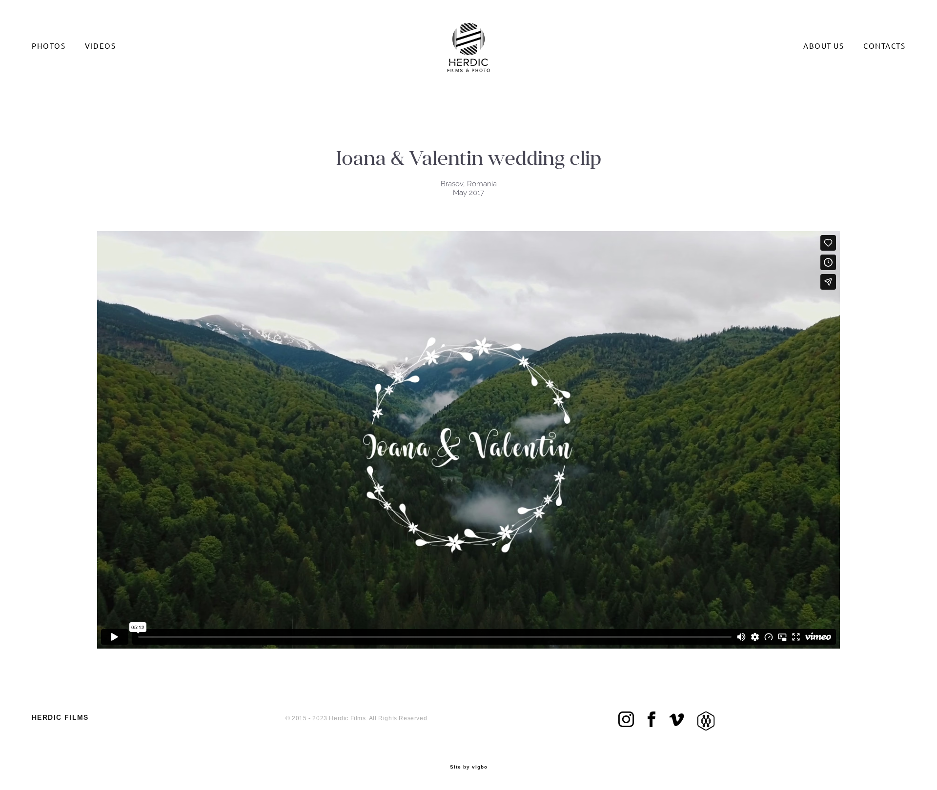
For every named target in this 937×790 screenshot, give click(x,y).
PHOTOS (48, 46)
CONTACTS (884, 46)
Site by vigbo (469, 767)
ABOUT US (823, 46)
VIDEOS (100, 46)
